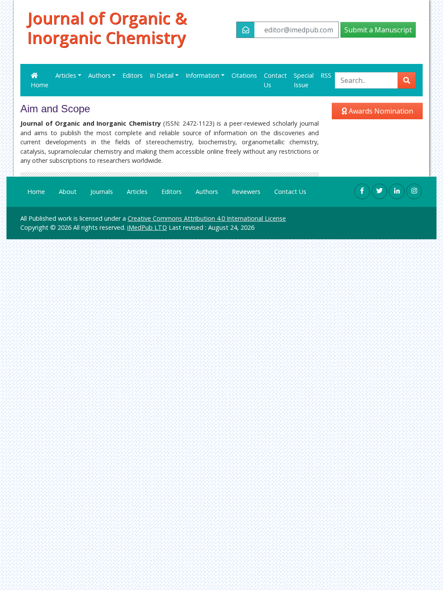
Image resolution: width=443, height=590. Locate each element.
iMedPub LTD (147, 227)
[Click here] (362, 191)
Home (39, 85)
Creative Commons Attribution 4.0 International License (207, 218)
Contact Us (275, 80)
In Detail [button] (161, 75)
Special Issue (304, 80)
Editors (132, 75)
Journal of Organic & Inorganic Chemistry (107, 28)
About (68, 191)
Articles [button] (65, 75)
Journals (101, 191)
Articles (137, 191)
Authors (207, 191)
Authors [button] (99, 75)
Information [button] (202, 75)
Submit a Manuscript (378, 30)
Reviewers (246, 191)
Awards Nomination (380, 111)
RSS (326, 75)
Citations (244, 75)
